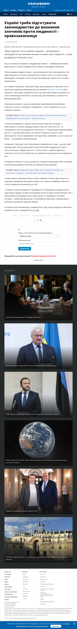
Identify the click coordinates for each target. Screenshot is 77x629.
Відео (6, 582)
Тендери (42, 586)
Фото (6, 579)
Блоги (6, 584)
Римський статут (58, 215)
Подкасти (7, 572)
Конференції (8, 594)
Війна (6, 14)
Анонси (28, 10)
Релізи (6, 599)
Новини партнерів (10, 592)
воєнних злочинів (55, 90)
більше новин (38, 260)
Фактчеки (25, 584)
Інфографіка (8, 587)
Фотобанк (13, 10)
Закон (15, 215)
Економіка (13, 14)
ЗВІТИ (42, 599)
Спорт (44, 14)
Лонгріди (7, 589)
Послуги (6, 10)
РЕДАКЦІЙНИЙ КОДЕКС (47, 601)
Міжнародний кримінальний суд (41, 215)
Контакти (43, 577)
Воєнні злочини (24, 215)
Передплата (44, 579)
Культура (36, 14)
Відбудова (26, 577)
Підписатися (24, 248)
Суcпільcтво (26, 591)
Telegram (34, 256)
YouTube (52, 256)
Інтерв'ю (7, 577)
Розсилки (43, 604)
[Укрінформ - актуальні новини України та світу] (38, 4)
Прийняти (55, 626)
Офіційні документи (11, 597)
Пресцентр (21, 10)
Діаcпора (25, 596)
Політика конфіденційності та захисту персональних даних (46, 595)
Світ (21, 14)
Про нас (42, 574)
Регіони (27, 14)
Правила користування (47, 584)
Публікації (7, 574)
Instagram (42, 256)
